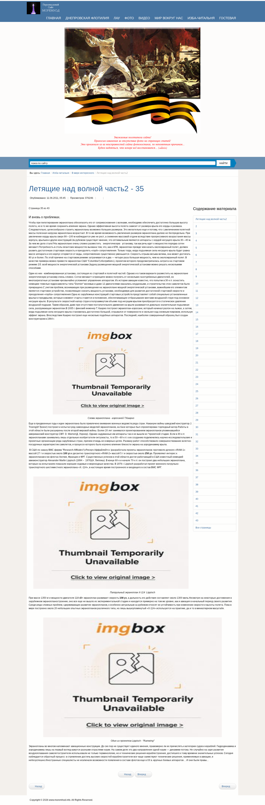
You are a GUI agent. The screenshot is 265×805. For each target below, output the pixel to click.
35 (197, 463)
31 (197, 434)
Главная (45, 173)
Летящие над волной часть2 (211, 219)
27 (197, 405)
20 (197, 355)
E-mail (107, 198)
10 (197, 283)
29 (197, 420)
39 (197, 491)
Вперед (142, 774)
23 (197, 377)
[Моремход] (44, 7)
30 (197, 427)
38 (197, 484)
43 (197, 520)
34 (197, 456)
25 (197, 391)
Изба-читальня (61, 173)
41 (197, 506)
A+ (228, 180)
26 (197, 398)
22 (197, 369)
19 (197, 348)
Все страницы (203, 527)
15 (197, 319)
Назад (127, 774)
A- (235, 180)
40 (197, 499)
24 (197, 384)
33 (197, 448)
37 (197, 477)
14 (197, 312)
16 (197, 326)
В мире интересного (83, 173)
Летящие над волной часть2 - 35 (86, 188)
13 (197, 305)
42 (197, 513)
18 (197, 341)
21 (197, 362)
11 (197, 291)
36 (197, 470)
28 (197, 413)
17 (197, 334)
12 (197, 298)
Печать (99, 198)
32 (197, 441)
